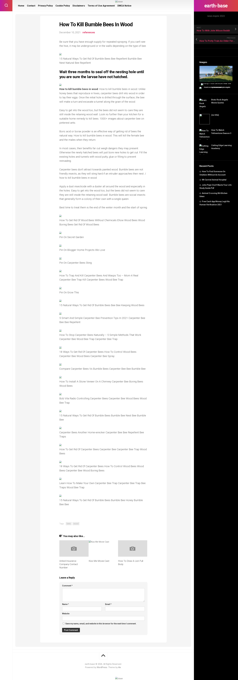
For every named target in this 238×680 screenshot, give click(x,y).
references (89, 32)
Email (108, 604)
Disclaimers (79, 5)
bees (69, 524)
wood (76, 524)
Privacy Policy (45, 5)
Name (65, 604)
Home (21, 5)
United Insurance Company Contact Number (68, 564)
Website (65, 613)
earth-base (216, 6)
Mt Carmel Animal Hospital (214, 180)
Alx (119, 667)
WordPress (102, 667)
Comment (67, 586)
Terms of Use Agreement (101, 5)
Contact (31, 5)
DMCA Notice (124, 5)
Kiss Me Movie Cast (99, 561)
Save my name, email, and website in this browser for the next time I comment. (100, 624)
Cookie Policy (63, 5)
